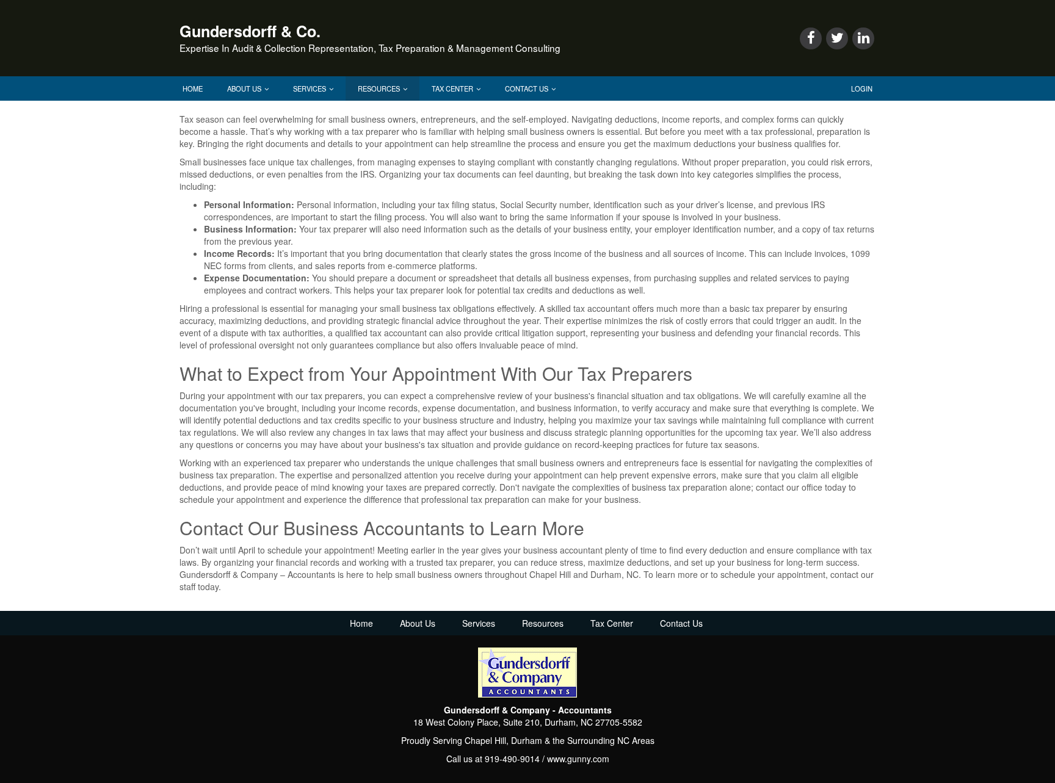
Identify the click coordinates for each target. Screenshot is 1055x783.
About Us (245, 88)
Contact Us (527, 88)
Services (310, 88)
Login (861, 88)
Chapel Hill (485, 740)
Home (193, 88)
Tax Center (453, 88)
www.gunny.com (578, 758)
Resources (380, 88)
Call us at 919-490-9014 (493, 758)
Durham (526, 740)
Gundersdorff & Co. (250, 31)
